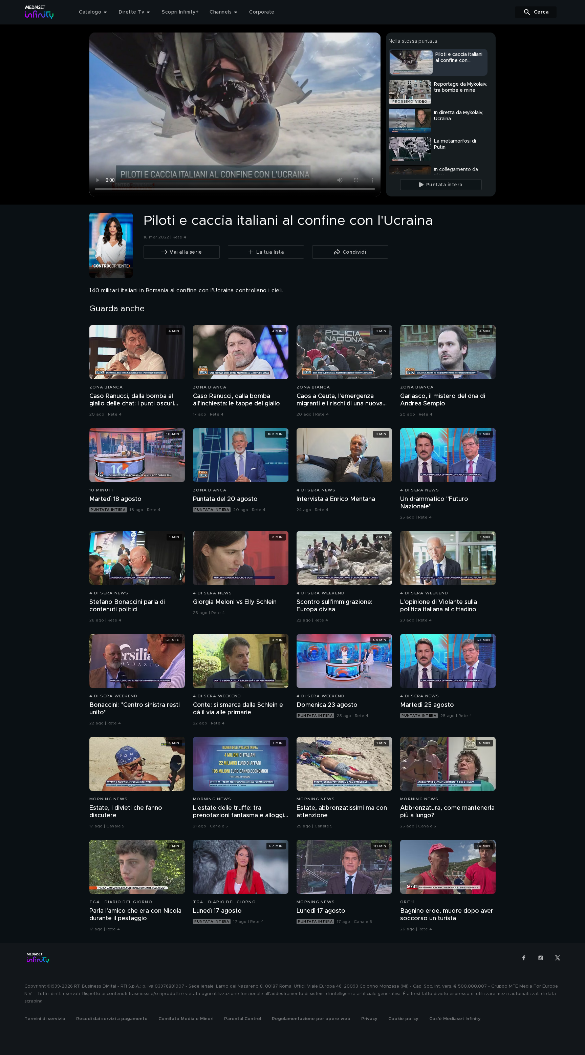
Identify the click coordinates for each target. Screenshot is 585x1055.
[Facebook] (524, 958)
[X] (558, 958)
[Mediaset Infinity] (39, 12)
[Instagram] (541, 958)
